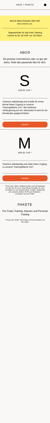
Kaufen (25, 124)
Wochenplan (24, 24)
